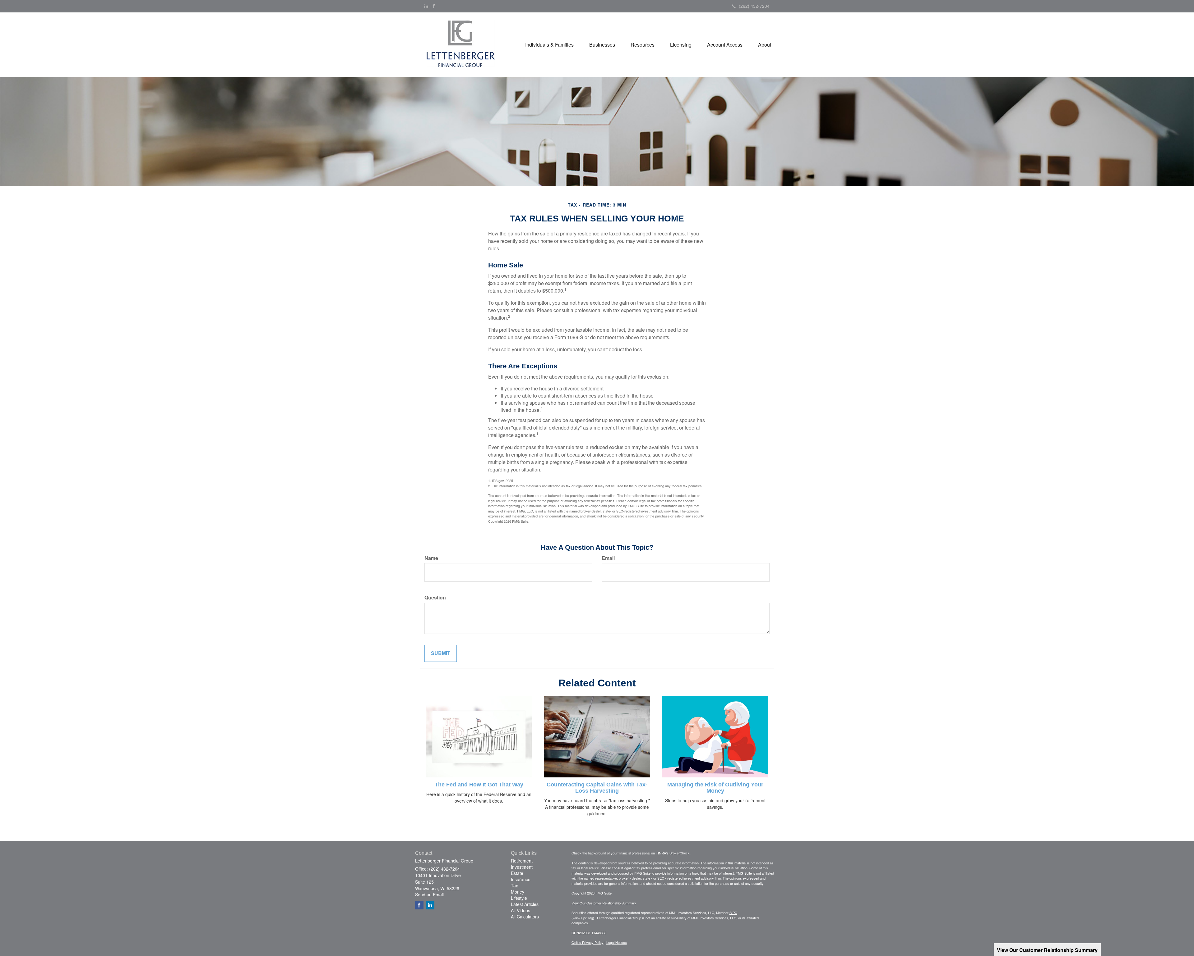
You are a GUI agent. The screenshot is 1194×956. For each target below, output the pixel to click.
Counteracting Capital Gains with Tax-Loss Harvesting (597, 787)
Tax (514, 885)
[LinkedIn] (426, 6)
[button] (549, 45)
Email (608, 558)
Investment (522, 867)
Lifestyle (519, 898)
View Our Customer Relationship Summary (604, 902)
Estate (517, 873)
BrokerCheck (679, 852)
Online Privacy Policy (588, 942)
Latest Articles (525, 904)
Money (517, 892)
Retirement (522, 861)
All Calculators (525, 916)
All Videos (520, 910)
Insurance (520, 879)
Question (435, 597)
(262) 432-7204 (754, 6)
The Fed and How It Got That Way (479, 784)
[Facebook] (434, 6)
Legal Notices (616, 942)
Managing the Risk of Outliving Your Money (715, 787)
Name (431, 558)
